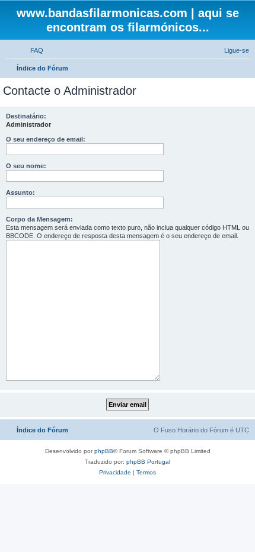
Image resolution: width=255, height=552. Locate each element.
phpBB (103, 451)
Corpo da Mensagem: (39, 219)
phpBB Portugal (148, 461)
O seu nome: (26, 165)
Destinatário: (26, 116)
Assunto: (20, 192)
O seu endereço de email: (45, 139)
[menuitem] (31, 50)
